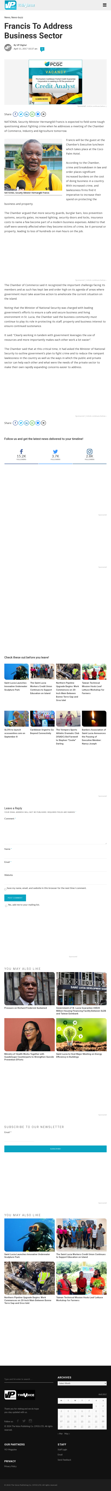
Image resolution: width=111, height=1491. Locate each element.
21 (89, 1422)
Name (8, 849)
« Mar (60, 1434)
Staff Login (62, 1450)
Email (7, 862)
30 (103, 1427)
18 (68, 1422)
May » (67, 1434)
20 (82, 1422)
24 (61, 1427)
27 (82, 1427)
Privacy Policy (10, 1467)
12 (75, 1416)
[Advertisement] (55, 258)
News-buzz (17, 17)
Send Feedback (64, 1460)
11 (68, 1416)
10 (61, 1416)
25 (68, 1427)
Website (8, 875)
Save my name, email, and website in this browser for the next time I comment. (46, 888)
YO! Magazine (10, 1450)
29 (96, 1427)
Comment (10, 819)
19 (75, 1422)
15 (96, 1416)
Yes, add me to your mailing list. (24, 905)
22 (96, 1422)
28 (89, 1427)
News (7, 17)
